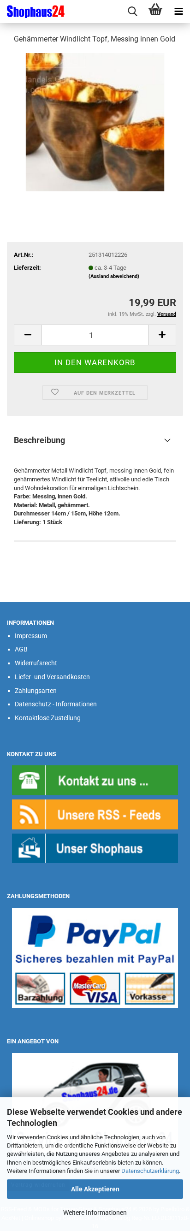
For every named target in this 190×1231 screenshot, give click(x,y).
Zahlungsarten (36, 690)
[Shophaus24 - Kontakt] (95, 779)
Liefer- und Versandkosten (52, 677)
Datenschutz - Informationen (56, 704)
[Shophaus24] (32, 11)
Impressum (31, 635)
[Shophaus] (95, 848)
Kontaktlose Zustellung (48, 718)
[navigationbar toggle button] (178, 11)
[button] (28, 335)
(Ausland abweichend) (114, 276)
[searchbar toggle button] (132, 11)
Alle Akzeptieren (95, 1189)
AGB (21, 649)
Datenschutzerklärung (150, 1170)
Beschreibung (39, 440)
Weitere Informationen (95, 1212)
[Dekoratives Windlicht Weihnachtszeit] (95, 121)
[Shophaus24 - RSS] (95, 814)
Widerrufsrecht (36, 663)
